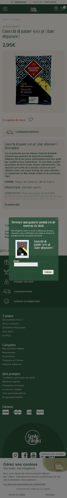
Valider (48, 272)
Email (16, 261)
